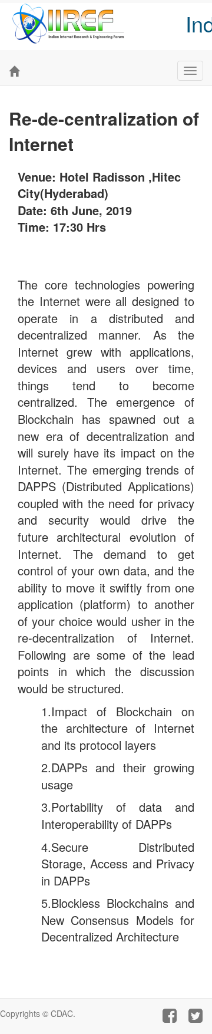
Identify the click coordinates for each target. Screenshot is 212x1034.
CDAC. (63, 1013)
